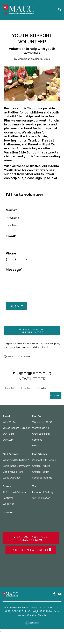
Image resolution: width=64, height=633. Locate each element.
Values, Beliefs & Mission (16, 427)
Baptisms (8, 498)
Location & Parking (42, 492)
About (6, 416)
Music (35, 445)
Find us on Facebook (29, 550)
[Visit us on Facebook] (54, 594)
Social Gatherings (42, 477)
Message (14, 269)
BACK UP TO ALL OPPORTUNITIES (33, 331)
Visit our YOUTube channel (31, 538)
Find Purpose (10, 454)
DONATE (8, 512)
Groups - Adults (41, 465)
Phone (11, 253)
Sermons (37, 439)
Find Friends (39, 454)
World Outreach (11, 477)
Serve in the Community (16, 465)
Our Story (8, 439)
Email (11, 236)
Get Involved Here (13, 471)
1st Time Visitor (41, 498)
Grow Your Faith (41, 433)
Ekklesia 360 (32, 623)
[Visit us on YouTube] (59, 594)
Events (7, 486)
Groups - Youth (40, 471)
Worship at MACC (42, 422)
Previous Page (19, 356)
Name (11, 210)
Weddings (8, 504)
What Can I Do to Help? (16, 460)
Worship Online (40, 427)
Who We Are (10, 422)
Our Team (8, 433)
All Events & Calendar (15, 492)
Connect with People (44, 460)
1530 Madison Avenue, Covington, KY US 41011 (29, 607)
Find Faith (38, 416)
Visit (35, 486)
